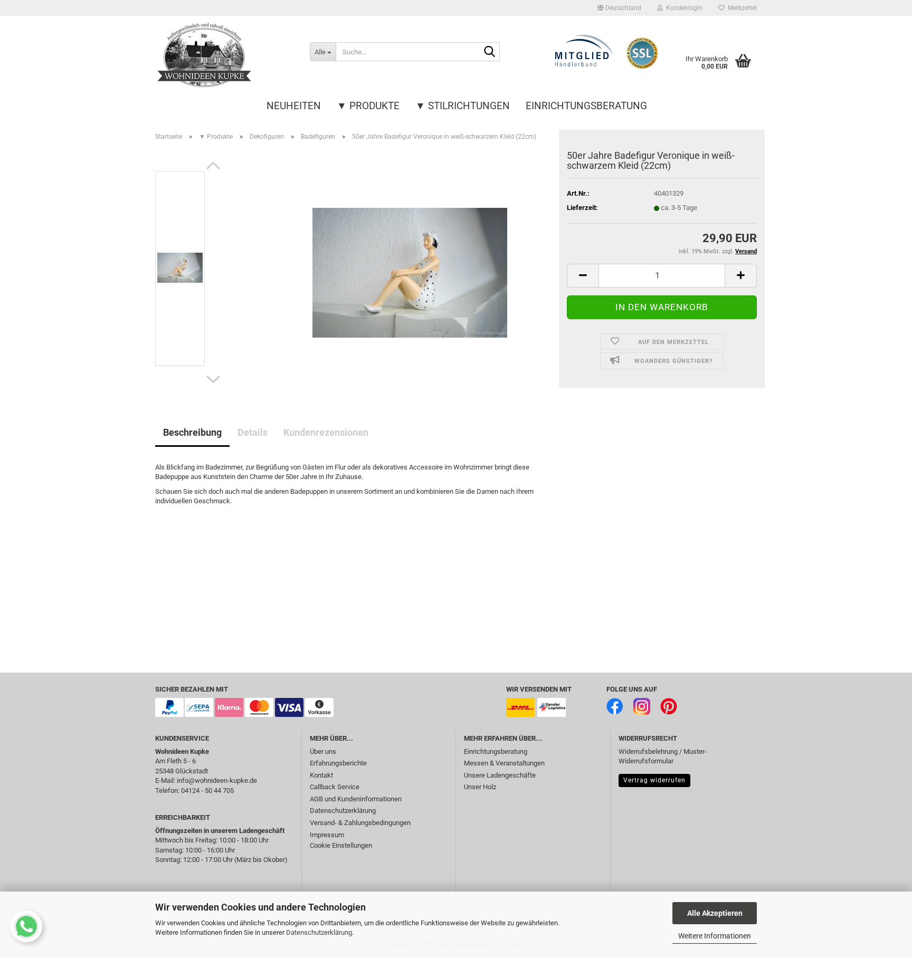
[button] (619, 8)
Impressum (327, 835)
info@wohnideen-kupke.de (217, 780)
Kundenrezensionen (325, 432)
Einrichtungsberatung (586, 106)
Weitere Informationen (714, 936)
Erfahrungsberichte (338, 763)
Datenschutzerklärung (319, 932)
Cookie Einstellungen (341, 845)
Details (253, 432)
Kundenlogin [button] (682, 8)
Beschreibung (192, 432)
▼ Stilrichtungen (462, 106)
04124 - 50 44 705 (207, 790)
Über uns (323, 751)
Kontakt (321, 775)
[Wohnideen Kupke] (224, 55)
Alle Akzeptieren (715, 913)
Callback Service (334, 787)
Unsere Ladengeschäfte (500, 775)
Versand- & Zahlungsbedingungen (360, 823)
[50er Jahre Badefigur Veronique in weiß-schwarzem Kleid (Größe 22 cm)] (409, 268)
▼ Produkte (368, 106)
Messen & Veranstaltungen (504, 763)
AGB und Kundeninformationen (356, 799)
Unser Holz (480, 787)
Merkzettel (741, 8)
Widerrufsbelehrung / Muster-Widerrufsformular (663, 756)
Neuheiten (294, 106)
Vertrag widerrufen (654, 780)
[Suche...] (490, 52)
